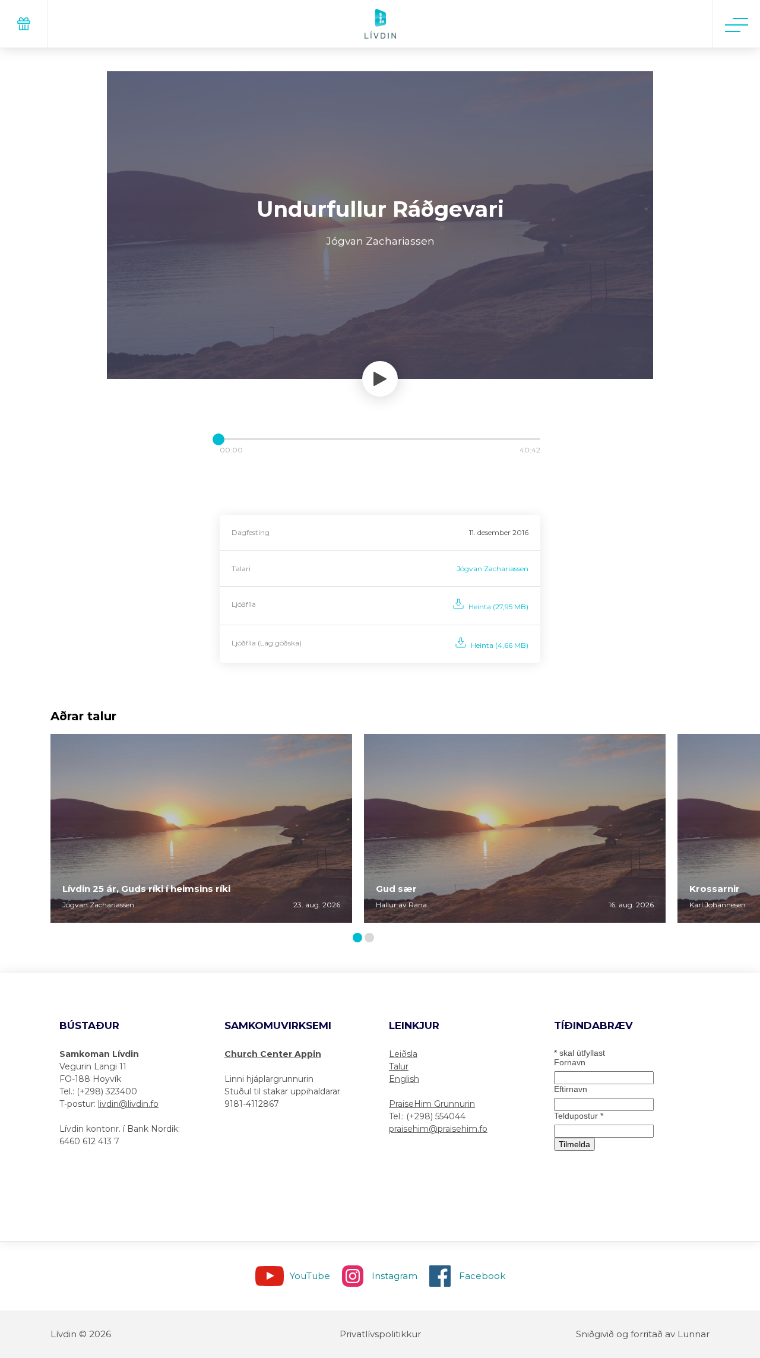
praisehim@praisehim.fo (438, 1128)
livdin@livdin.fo (128, 1104)
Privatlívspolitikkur (380, 1334)
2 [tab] (371, 938)
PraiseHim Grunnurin (432, 1104)
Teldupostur (578, 1115)
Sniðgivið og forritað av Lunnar (643, 1334)
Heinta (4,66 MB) (499, 645)
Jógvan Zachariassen (492, 568)
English (404, 1079)
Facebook (482, 1275)
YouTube (310, 1275)
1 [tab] (359, 938)
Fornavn (569, 1062)
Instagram (394, 1275)
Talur (398, 1066)
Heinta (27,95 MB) (498, 606)
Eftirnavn (570, 1089)
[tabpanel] (201, 828)
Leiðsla (403, 1054)
